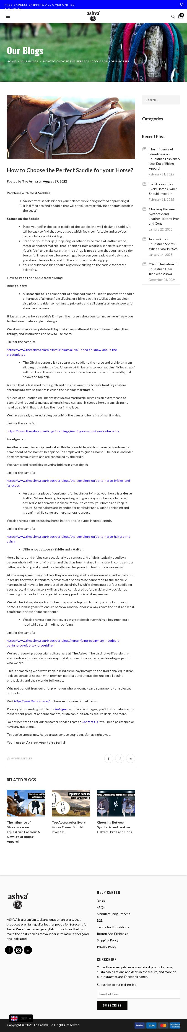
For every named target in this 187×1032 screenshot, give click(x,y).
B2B (100, 920)
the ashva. (42, 1025)
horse (15, 758)
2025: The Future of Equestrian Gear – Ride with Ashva (163, 269)
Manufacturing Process (113, 914)
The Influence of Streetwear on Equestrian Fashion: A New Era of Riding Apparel (23, 831)
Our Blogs (29, 61)
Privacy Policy (106, 947)
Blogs (101, 901)
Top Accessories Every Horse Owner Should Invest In (69, 827)
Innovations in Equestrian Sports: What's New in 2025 (163, 244)
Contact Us (90, 722)
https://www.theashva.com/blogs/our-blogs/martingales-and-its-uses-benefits (63, 431)
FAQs (101, 907)
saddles (26, 758)
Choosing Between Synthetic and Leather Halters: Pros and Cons (114, 827)
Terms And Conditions (113, 927)
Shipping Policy (107, 940)
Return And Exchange (112, 934)
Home (11, 61)
